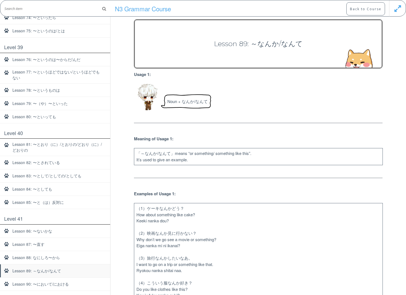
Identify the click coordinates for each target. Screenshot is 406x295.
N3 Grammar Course (143, 8)
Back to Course (365, 9)
